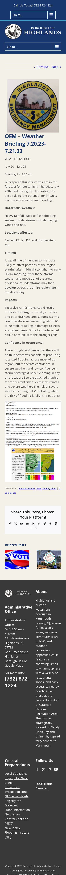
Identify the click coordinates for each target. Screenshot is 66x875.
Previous (43, 67)
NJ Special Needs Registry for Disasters (16, 800)
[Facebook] (37, 769)
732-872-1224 (43, 5)
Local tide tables (16, 773)
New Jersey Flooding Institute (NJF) (17, 832)
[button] (7, 559)
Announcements (27, 488)
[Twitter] (43, 769)
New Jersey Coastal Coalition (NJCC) (16, 818)
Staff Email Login (46, 870)
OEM (38, 488)
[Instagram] (49, 769)
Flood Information (17, 810)
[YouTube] (56, 769)
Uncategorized (49, 488)
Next (55, 67)
